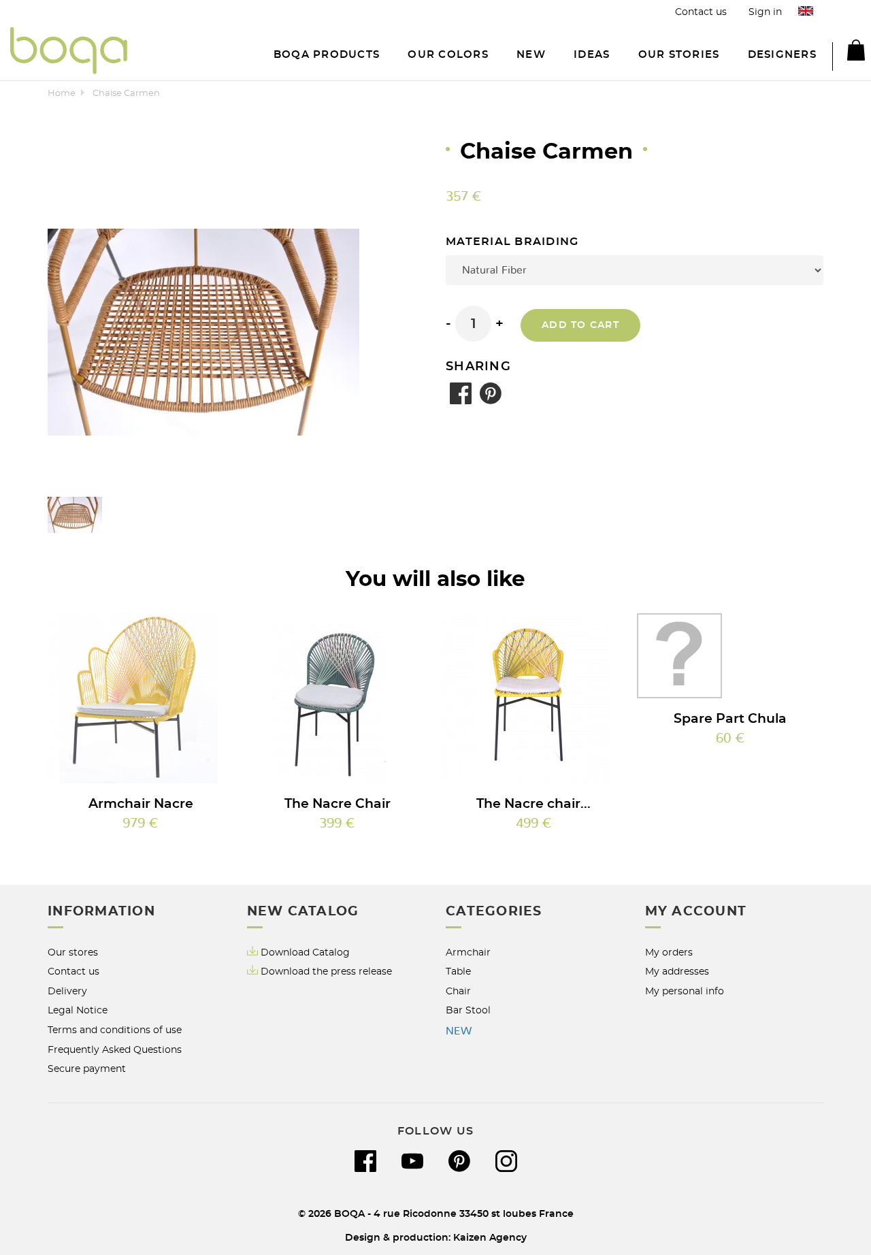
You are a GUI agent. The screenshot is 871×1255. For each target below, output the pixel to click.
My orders (669, 952)
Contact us (701, 12)
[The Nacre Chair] (337, 698)
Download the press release (326, 971)
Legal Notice (78, 1010)
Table (458, 971)
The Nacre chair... (533, 804)
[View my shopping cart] (848, 52)
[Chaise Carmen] (75, 515)
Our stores (73, 952)
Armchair (468, 952)
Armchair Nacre (140, 804)
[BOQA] (68, 53)
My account (696, 911)
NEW (459, 1031)
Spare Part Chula (730, 719)
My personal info (684, 991)
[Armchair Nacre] (141, 698)
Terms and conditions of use (115, 1030)
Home (62, 93)
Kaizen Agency (490, 1238)
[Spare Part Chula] (730, 655)
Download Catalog (305, 952)
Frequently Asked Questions (115, 1050)
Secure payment (87, 1069)
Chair (458, 991)
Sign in (765, 12)
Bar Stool (468, 1010)
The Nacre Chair (337, 804)
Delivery (67, 991)
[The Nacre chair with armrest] (534, 698)
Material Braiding (514, 242)
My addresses (677, 971)
